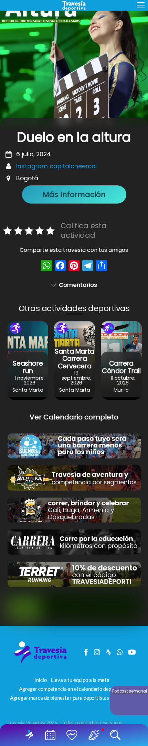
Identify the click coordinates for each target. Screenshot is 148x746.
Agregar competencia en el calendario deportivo (72, 689)
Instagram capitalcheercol (56, 166)
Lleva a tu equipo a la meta (80, 680)
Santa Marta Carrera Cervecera (74, 358)
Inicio (30, 735)
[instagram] (97, 650)
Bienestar (73, 735)
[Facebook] (60, 266)
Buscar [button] (116, 735)
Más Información (74, 194)
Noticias (94, 735)
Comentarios (78, 285)
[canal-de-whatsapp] (120, 650)
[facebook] (86, 650)
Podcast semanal (129, 691)
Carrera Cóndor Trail (121, 367)
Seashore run (28, 367)
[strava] (109, 650)
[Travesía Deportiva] (43, 664)
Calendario (51, 735)
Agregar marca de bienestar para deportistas (59, 698)
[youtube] (131, 650)
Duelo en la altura (74, 137)
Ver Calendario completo (74, 417)
